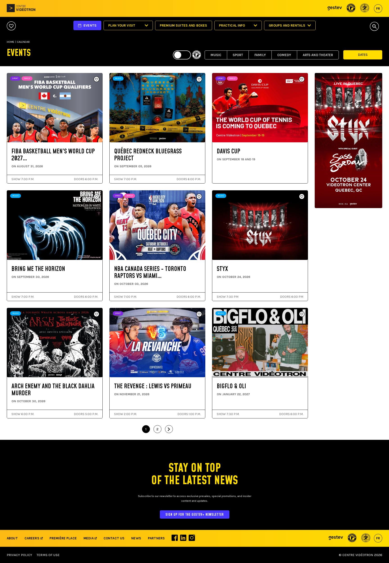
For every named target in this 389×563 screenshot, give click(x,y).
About (12, 538)
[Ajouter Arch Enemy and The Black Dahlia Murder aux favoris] (96, 314)
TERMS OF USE (48, 555)
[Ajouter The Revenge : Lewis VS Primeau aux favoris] (199, 314)
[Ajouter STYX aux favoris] (302, 197)
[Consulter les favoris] (11, 26)
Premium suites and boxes (183, 25)
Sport (238, 55)
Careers (32, 538)
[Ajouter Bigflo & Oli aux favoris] (302, 314)
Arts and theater (318, 55)
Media (89, 538)
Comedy (284, 55)
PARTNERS (156, 538)
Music (215, 55)
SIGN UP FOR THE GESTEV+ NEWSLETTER (194, 514)
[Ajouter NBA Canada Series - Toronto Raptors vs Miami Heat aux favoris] (199, 197)
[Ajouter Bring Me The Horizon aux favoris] (96, 197)
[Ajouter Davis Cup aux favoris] (302, 79)
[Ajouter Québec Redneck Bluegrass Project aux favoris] (199, 79)
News (136, 538)
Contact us (114, 538)
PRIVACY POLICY (19, 555)
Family (260, 55)
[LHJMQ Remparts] (351, 8)
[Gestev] (335, 8)
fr (378, 9)
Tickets (27, 128)
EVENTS (90, 25)
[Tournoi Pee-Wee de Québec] (364, 8)
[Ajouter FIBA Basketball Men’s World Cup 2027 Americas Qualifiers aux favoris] (96, 79)
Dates (363, 55)
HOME (10, 41)
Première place (63, 538)
